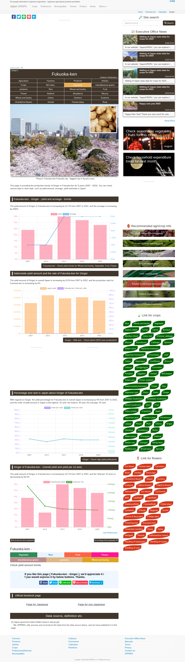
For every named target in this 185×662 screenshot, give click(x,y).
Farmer (73, 6)
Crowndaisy (154, 355)
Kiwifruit (50, 93)
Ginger (166, 392)
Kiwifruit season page (149, 294)
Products (78, 81)
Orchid (51, 102)
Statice (149, 479)
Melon (155, 430)
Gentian (137, 473)
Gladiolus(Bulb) (132, 504)
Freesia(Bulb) (150, 504)
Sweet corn (130, 442)
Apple (158, 411)
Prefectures (46, 6)
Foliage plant (153, 516)
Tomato (153, 373)
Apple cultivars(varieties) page (149, 233)
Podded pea (130, 449)
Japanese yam (131, 392)
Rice (51, 89)
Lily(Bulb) (138, 498)
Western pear (149, 417)
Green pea (130, 380)
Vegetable (162, 12)
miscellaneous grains (105, 85)
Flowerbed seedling (134, 529)
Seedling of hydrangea (135, 541)
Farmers (51, 81)
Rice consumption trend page (148, 304)
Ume (148, 405)
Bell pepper (167, 373)
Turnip (145, 330)
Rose (105, 102)
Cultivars (72, 638)
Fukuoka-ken (151, 12)
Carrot (155, 330)
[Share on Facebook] (14, 16)
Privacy (128, 647)
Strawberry (78, 93)
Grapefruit (146, 411)
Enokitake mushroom (156, 399)
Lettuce (128, 367)
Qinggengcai (142, 367)
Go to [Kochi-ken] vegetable (23, 540)
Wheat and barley (78, 89)
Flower (24, 93)
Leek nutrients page (149, 274)
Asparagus (140, 361)
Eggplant (141, 373)
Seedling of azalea (158, 541)
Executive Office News (135, 638)
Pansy (150, 529)
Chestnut (129, 430)
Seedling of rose (132, 548)
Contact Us (130, 650)
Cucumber (157, 367)
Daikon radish (131, 330)
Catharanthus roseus (158, 535)
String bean (157, 442)
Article (93, 6)
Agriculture (23, 81)
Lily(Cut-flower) (144, 485)
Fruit (105, 89)
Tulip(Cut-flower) (163, 485)
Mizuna (105, 93)
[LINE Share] (24, 16)
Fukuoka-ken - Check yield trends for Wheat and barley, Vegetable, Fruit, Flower (80, 266)
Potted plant (166, 504)
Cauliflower (155, 361)
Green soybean (146, 380)
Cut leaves (146, 491)
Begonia (154, 510)
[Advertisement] (64, 42)
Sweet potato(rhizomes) (136, 386)
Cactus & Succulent (134, 516)
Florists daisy (78, 102)
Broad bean (146, 449)
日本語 (172, 1)
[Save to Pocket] (29, 16)
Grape (169, 424)
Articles (105, 81)
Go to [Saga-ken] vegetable (105, 540)
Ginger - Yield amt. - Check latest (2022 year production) (91, 340)
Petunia (140, 535)
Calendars (73, 644)
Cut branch (160, 491)
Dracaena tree (149, 523)
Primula (142, 510)
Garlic (155, 392)
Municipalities (60, 6)
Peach (139, 424)
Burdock (166, 330)
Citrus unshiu (131, 411)
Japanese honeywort (134, 355)
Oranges (144, 442)
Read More (170, 121)
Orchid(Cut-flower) (23, 102)
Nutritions (73, 647)
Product (83, 6)
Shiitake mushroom (134, 399)
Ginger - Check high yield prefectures (100, 459)
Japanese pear (132, 417)
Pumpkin (129, 373)
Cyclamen (129, 510)
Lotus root (147, 336)
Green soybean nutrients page (149, 243)
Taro (164, 386)
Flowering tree (131, 523)
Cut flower (129, 466)
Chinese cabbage (165, 336)
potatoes (24, 89)
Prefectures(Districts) (21, 650)
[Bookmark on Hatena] (34, 16)
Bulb (127, 498)
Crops (34, 6)
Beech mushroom (133, 405)
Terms (128, 644)
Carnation (159, 466)
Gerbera (78, 98)
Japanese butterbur (150, 348)
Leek (166, 355)
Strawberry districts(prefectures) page (149, 284)
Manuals (129, 641)
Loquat (128, 424)
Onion (145, 392)
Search (170, 23)
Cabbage (155, 342)
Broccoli (168, 361)
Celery (51, 98)
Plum (148, 424)
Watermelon (130, 436)
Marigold (129, 535)
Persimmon (165, 417)
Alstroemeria (130, 491)
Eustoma (105, 98)
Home (140, 12)
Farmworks (74, 641)
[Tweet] (19, 16)
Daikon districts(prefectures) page (148, 253)
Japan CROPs (18, 6)
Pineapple (145, 436)
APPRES (129, 653)
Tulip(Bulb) (152, 498)
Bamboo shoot (131, 336)
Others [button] (102, 6)
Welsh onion (130, 348)
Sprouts (159, 449)
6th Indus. (50, 85)
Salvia (160, 529)
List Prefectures (110, 533)
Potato (154, 386)
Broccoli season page (149, 263)
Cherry (159, 424)
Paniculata (151, 473)
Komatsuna (141, 342)
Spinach (168, 342)
